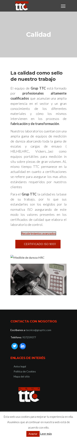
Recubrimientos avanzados (38, 233)
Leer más (46, 433)
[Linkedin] (23, 346)
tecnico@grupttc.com (38, 330)
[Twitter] (14, 346)
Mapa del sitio (22, 376)
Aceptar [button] (33, 433)
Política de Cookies (25, 371)
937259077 (29, 337)
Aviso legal (20, 366)
